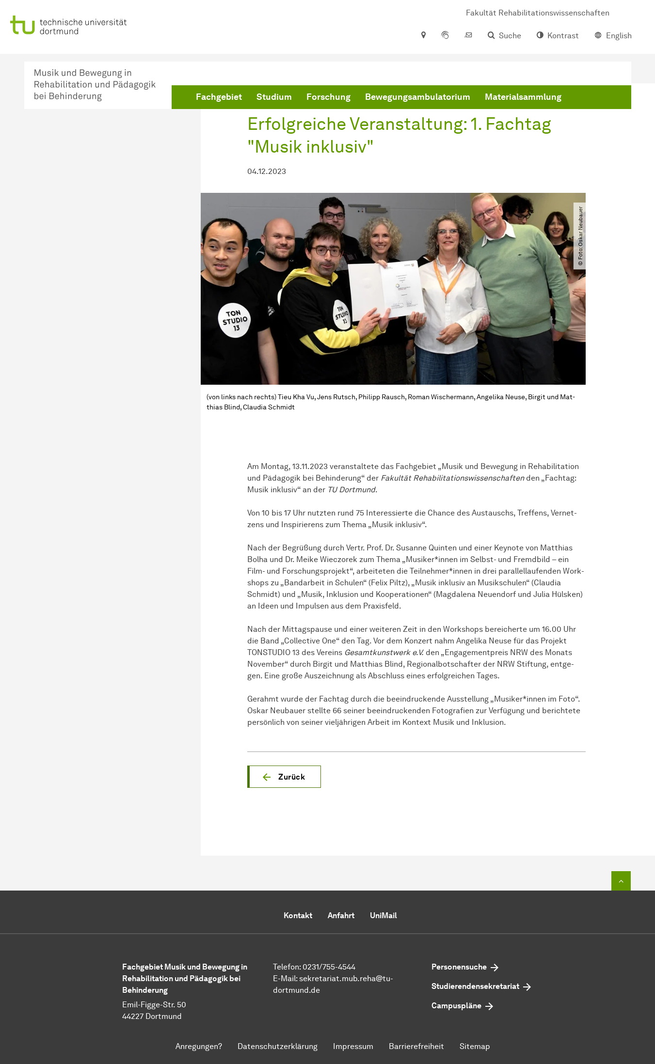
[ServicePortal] (445, 36)
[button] (284, 777)
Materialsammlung (523, 97)
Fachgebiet (219, 97)
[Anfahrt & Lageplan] (423, 36)
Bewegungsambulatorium (417, 97)
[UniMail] (468, 36)
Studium (274, 97)
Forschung (328, 97)
